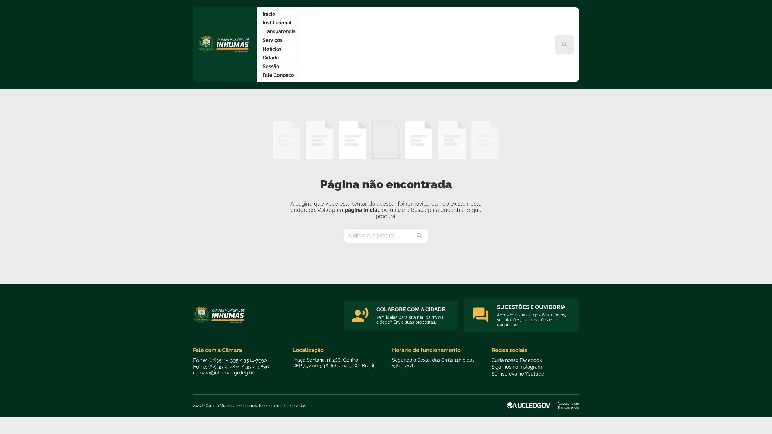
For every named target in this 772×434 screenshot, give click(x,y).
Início (269, 14)
